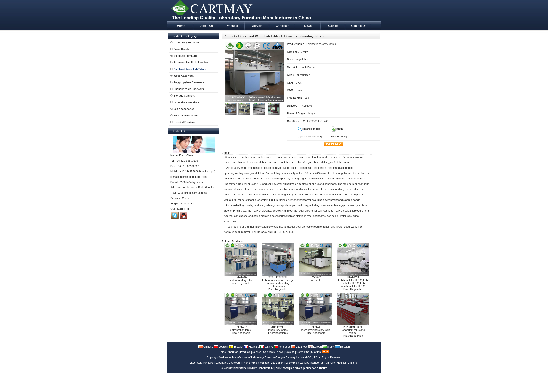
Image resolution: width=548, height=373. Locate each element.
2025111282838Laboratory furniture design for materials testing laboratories (278, 282)
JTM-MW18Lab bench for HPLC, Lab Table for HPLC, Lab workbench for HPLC (353, 282)
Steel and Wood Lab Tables (260, 36)
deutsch (223, 346)
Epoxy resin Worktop (297, 362)
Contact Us (302, 352)
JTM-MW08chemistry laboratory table (316, 328)
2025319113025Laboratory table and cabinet (353, 329)
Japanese (301, 346)
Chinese (208, 346)
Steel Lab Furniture (185, 55)
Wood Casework (184, 75)
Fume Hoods (181, 49)
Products (230, 36)
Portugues (284, 346)
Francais (253, 346)
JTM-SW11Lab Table (315, 279)
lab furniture (315, 157)
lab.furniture (187, 203)
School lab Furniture (323, 362)
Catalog (290, 352)
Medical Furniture (347, 362)
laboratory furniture (268, 199)
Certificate (269, 352)
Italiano (268, 346)
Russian (345, 346)
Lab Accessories (184, 108)
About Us (233, 352)
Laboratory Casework (227, 362)
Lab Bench (277, 362)
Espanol (238, 346)
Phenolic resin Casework (189, 89)
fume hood (282, 368)
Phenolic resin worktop (255, 362)
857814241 (182, 208)
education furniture (315, 368)
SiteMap (316, 352)
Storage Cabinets (184, 95)
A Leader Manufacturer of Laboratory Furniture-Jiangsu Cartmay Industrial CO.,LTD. (269, 357)
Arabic (331, 346)
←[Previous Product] (310, 136)
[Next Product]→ (340, 136)
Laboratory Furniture (186, 42)
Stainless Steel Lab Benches (191, 62)
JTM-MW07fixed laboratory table (240, 279)
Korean (317, 346)
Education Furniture (186, 115)
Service (256, 352)
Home (222, 352)
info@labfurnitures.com (193, 176)
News (280, 352)
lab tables (296, 368)
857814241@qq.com (192, 182)
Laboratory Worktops (187, 102)
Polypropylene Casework (189, 82)
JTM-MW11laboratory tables (278, 328)
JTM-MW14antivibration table (240, 328)
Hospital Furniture (184, 122)
